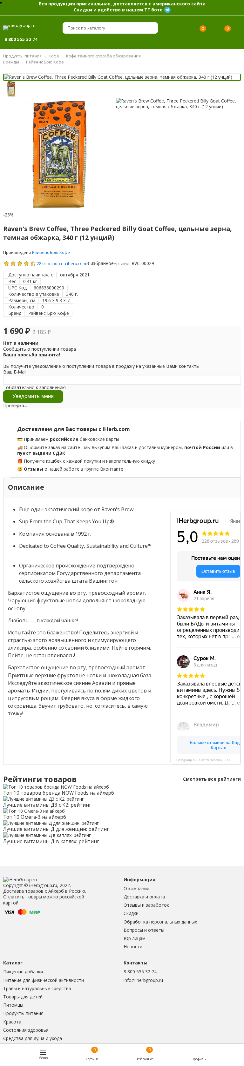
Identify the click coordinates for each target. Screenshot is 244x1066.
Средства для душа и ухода (32, 1038)
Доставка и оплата (144, 897)
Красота (12, 1022)
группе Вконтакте (104, 469)
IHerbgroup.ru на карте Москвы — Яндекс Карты (208, 760)
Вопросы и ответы (144, 930)
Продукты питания (23, 1013)
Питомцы (13, 1005)
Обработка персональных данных (160, 922)
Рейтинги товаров (40, 779)
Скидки (131, 913)
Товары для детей (23, 997)
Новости (133, 947)
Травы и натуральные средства (37, 988)
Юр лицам (135, 938)
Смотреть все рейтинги (212, 779)
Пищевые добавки (23, 972)
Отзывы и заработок (146, 905)
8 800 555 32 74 (140, 972)
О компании (136, 888)
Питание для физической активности (43, 980)
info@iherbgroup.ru (143, 980)
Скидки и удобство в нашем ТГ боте (118, 10)
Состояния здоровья (26, 1030)
